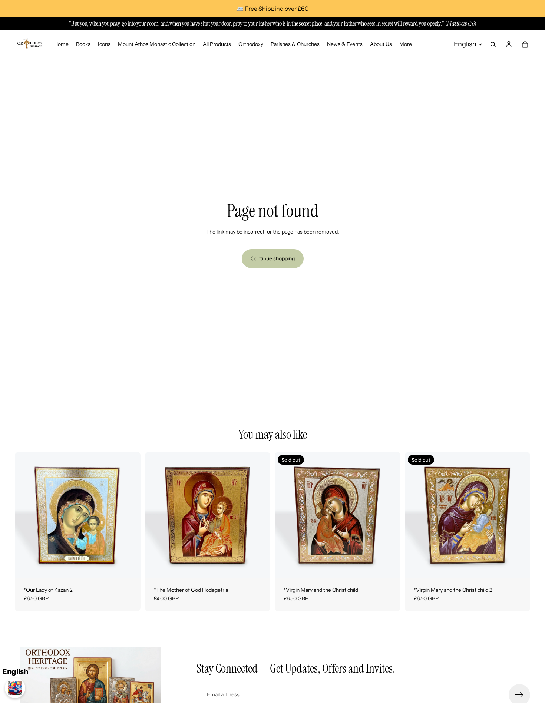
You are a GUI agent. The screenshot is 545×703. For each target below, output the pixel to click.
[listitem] (406, 44)
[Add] (129, 566)
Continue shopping (273, 258)
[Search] (493, 44)
